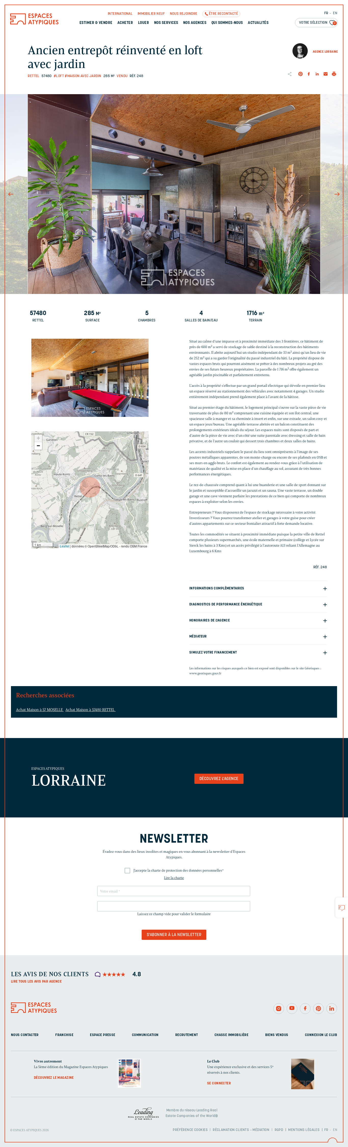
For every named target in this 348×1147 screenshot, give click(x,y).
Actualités (258, 23)
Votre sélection (317, 23)
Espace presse (102, 1035)
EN (335, 13)
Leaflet (64, 546)
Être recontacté (223, 14)
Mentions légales (303, 1130)
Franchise (64, 1035)
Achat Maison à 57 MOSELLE (40, 709)
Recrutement (186, 1035)
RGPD (279, 1130)
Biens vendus (276, 1035)
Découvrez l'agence (218, 779)
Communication (145, 1035)
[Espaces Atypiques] (34, 23)
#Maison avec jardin (83, 76)
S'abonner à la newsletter (174, 935)
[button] (90, 487)
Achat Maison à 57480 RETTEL (90, 709)
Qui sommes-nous (227, 23)
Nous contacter (25, 1035)
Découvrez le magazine (54, 1078)
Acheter (125, 23)
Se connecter (219, 1083)
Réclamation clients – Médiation (241, 1130)
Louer (143, 23)
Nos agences (194, 23)
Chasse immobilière (232, 1035)
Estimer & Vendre (96, 23)
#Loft (59, 76)
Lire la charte (174, 878)
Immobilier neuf (151, 14)
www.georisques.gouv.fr (205, 673)
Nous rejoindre (183, 14)
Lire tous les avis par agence (36, 982)
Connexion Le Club (321, 1035)
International (120, 14)
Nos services (166, 23)
